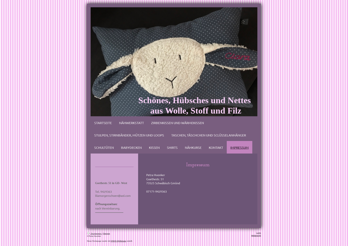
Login (258, 233)
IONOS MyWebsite (118, 241)
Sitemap (106, 234)
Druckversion (96, 234)
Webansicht (256, 235)
